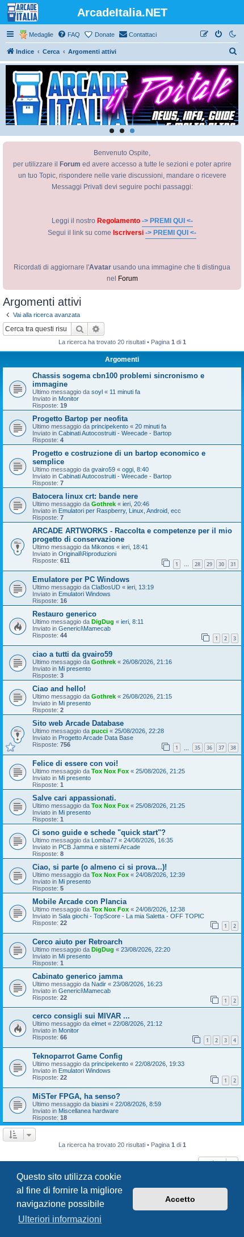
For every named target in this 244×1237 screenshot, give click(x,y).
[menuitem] (68, 34)
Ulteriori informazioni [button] (60, 1219)
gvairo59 (103, 469)
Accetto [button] (180, 1199)
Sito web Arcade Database (78, 723)
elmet (98, 1023)
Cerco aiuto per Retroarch (77, 942)
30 (221, 564)
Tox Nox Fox (110, 771)
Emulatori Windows (84, 593)
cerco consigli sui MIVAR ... (81, 1016)
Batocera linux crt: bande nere (85, 496)
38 (233, 747)
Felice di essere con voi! (75, 763)
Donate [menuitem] (105, 34)
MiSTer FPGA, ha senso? (76, 1096)
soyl (97, 391)
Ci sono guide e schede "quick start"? (99, 832)
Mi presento (74, 668)
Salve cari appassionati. (74, 798)
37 (221, 747)
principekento (109, 426)
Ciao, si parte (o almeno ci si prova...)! (99, 867)
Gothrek (103, 503)
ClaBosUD (105, 587)
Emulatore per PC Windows (80, 579)
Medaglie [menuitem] (41, 34)
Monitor (68, 398)
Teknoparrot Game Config (77, 1056)
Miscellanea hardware (88, 1110)
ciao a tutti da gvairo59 (72, 654)
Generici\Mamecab (84, 628)
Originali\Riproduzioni (87, 553)
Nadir (98, 984)
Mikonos (103, 546)
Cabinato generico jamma (77, 976)
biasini (99, 1104)
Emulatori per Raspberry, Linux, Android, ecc (119, 510)
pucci (99, 730)
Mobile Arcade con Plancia (79, 901)
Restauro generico (64, 614)
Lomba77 (104, 840)
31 (233, 564)
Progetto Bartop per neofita (80, 418)
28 (197, 564)
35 (197, 747)
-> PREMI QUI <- (167, 221)
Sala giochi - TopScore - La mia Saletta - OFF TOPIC (131, 916)
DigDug (102, 621)
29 (209, 564)
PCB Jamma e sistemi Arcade (99, 847)
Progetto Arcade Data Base (95, 737)
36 (209, 747)
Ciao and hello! (59, 688)
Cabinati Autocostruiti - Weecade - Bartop (114, 433)
